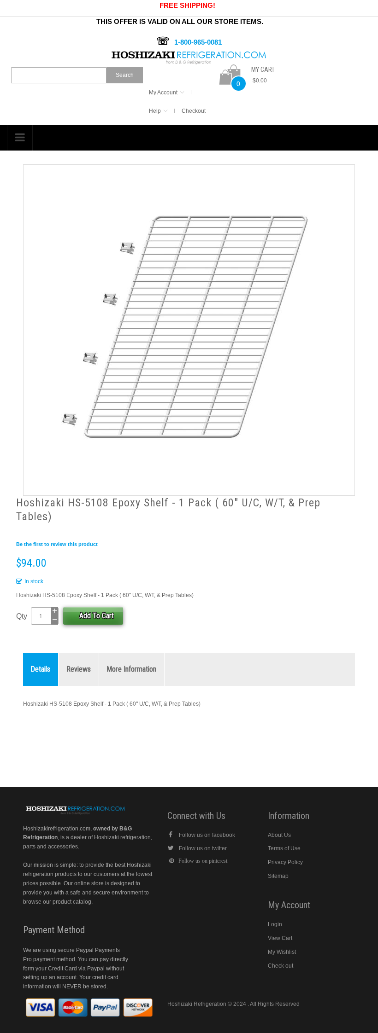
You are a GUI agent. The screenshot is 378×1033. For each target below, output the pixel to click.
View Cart (280, 938)
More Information (131, 669)
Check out (280, 966)
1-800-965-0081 (198, 42)
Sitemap (278, 876)
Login (275, 924)
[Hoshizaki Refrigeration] (189, 54)
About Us (279, 835)
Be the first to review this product (57, 544)
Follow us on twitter (203, 848)
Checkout (194, 111)
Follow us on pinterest (202, 861)
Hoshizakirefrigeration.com (56, 828)
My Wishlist (282, 952)
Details (40, 669)
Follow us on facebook (207, 835)
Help (155, 111)
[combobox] (58, 75)
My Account (163, 92)
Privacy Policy (285, 862)
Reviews (78, 669)
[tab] (41, 669)
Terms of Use (284, 848)
